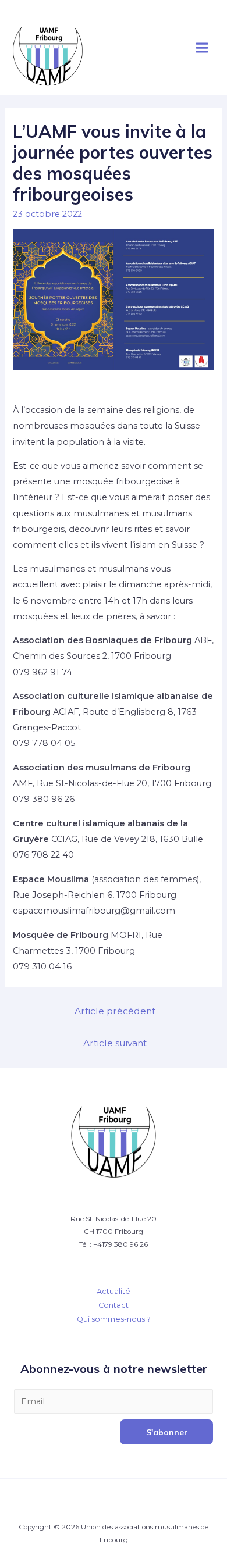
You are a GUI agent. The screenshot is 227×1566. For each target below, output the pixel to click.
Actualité (113, 1291)
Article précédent (115, 1010)
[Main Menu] (202, 47)
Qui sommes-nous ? (114, 1319)
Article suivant (115, 1042)
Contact (113, 1305)
